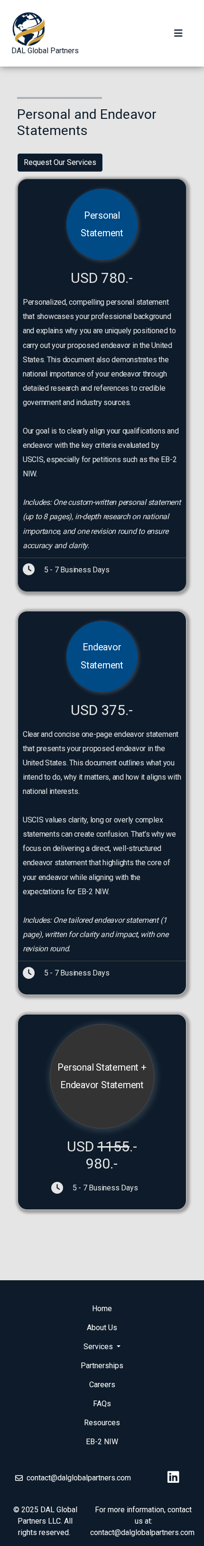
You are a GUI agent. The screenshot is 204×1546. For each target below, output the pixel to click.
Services (99, 1346)
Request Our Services (60, 162)
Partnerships (102, 1365)
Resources (102, 1422)
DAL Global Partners (45, 50)
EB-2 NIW (102, 1441)
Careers (102, 1384)
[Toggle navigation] (178, 33)
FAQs (102, 1403)
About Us (102, 1327)
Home (102, 1308)
